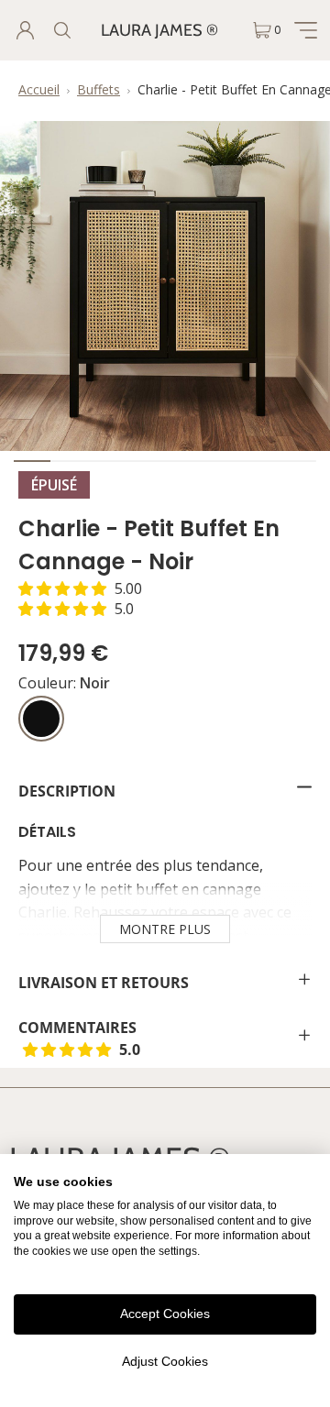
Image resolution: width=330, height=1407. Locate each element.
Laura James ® (159, 30)
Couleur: (64, 683)
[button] (80, 588)
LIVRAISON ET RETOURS (103, 983)
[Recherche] (61, 30)
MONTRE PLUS (165, 929)
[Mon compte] (24, 30)
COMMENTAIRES (122, 1038)
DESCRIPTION (67, 791)
